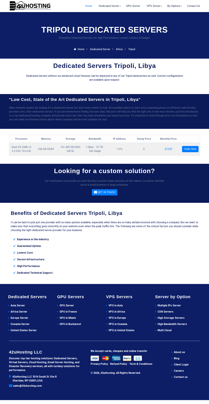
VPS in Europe (117, 317)
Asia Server (18, 305)
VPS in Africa (117, 311)
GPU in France (68, 311)
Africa (119, 49)
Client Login (181, 364)
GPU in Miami (68, 317)
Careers (179, 370)
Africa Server (19, 311)
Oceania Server (20, 324)
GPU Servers (70, 296)
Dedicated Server (100, 49)
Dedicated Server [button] (109, 6)
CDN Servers (165, 311)
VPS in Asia (116, 305)
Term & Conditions (140, 363)
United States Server (24, 330)
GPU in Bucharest (70, 324)
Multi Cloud (164, 330)
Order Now (190, 149)
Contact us (181, 377)
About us (179, 352)
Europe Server (19, 317)
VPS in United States (121, 330)
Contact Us (193, 6)
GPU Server (67, 305)
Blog (176, 358)
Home (88, 6)
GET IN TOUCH (106, 192)
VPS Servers (119, 296)
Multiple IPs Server (169, 305)
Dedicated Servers (27, 296)
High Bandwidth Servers (172, 324)
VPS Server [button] (153, 6)
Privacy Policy (99, 363)
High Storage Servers (171, 317)
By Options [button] (173, 6)
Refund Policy (118, 363)
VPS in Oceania (118, 324)
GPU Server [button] (133, 6)
